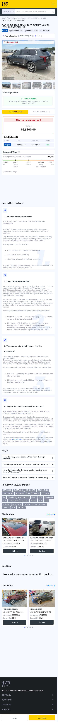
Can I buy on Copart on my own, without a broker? (26, 464)
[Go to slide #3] (26, 85)
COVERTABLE (23, 497)
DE (29, 494)
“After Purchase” (17, 440)
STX (13, 508)
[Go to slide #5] (47, 85)
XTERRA (21, 508)
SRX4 (34, 504)
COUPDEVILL (43, 490)
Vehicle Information (41, 112)
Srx (4, 497)
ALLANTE (45, 494)
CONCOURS (30, 490)
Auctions (6, 700)
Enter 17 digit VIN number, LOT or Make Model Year (31, 11)
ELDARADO (20, 494)
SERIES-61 (7, 490)
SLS (40, 501)
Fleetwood (49, 497)
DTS (40, 497)
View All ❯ (50, 514)
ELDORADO (13, 501)
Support (6, 709)
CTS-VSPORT (8, 494)
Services (6, 705)
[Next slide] (51, 58)
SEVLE (33, 501)
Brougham (12, 497)
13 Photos (10, 78)
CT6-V (34, 497)
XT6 (19, 504)
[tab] (24, 555)
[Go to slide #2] (16, 85)
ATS (14, 504)
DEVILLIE (6, 504)
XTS (46, 501)
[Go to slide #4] (37, 85)
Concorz (42, 504)
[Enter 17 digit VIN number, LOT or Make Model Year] (53, 11)
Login (15, 718)
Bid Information (15, 112)
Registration (42, 718)
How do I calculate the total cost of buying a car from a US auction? (25, 471)
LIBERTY (36, 494)
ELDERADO (18, 490)
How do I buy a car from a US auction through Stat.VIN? (24, 458)
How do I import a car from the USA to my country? (26, 477)
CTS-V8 (27, 504)
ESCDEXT (24, 501)
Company (6, 695)
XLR (4, 501)
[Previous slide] (5, 58)
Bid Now (15, 551)
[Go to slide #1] (6, 85)
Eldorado (6, 508)
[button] (8, 11)
